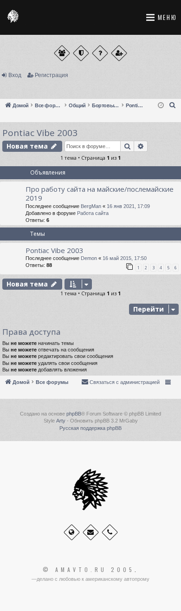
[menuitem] (172, 105)
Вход (14, 75)
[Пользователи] (62, 53)
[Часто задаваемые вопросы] (100, 53)
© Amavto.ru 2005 (89, 569)
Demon (89, 258)
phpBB (73, 413)
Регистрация (51, 75)
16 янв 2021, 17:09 (128, 206)
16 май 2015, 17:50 (125, 258)
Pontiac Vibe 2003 (40, 133)
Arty (60, 420)
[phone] (110, 532)
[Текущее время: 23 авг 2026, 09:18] (161, 105)
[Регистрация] (119, 53)
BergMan (91, 206)
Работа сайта (93, 213)
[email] (91, 532)
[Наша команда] (81, 53)
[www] (72, 532)
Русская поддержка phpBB (90, 428)
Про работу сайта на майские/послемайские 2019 (100, 193)
